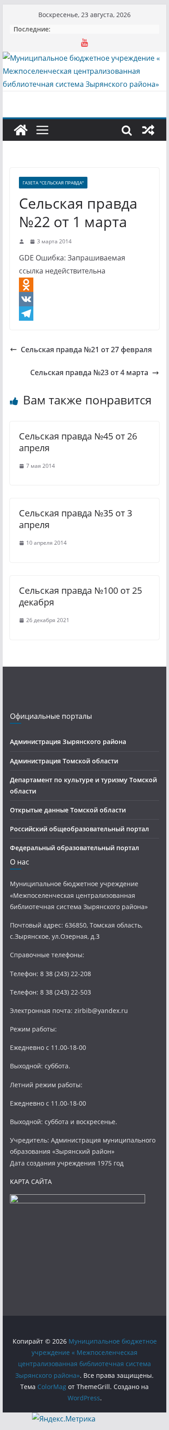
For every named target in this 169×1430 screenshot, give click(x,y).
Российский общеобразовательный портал (79, 829)
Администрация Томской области (64, 761)
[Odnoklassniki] (85, 285)
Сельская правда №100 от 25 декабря (80, 596)
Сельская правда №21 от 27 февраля (86, 349)
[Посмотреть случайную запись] (148, 130)
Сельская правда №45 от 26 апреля (78, 442)
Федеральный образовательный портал (74, 847)
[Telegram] (85, 313)
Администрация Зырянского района (68, 741)
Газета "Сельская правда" (53, 182)
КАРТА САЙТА (31, 1181)
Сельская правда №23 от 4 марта (89, 372)
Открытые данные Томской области (68, 810)
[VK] (85, 299)
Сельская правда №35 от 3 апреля (75, 519)
